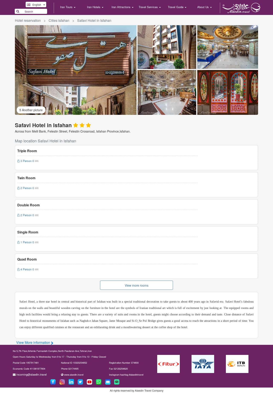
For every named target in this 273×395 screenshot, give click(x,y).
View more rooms (136, 285)
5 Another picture (31, 110)
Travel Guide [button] (176, 7)
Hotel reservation (28, 20)
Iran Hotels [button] (94, 7)
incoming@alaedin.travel (31, 374)
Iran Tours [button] (66, 7)
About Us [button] (203, 7)
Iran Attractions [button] (121, 7)
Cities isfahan (59, 20)
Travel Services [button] (149, 7)
